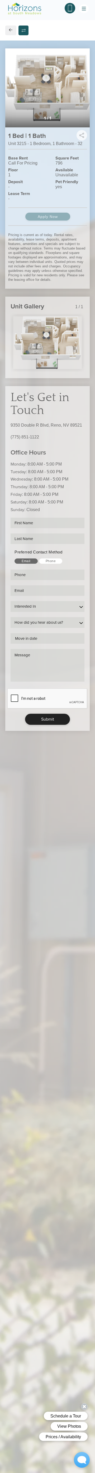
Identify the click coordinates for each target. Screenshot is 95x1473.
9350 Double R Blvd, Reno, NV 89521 (46, 425)
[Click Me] (70, 8)
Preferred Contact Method (38, 552)
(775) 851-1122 (25, 437)
